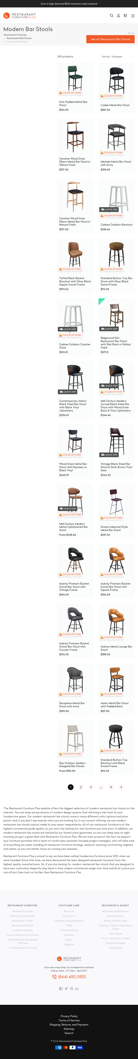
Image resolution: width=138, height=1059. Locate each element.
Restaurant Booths (22, 925)
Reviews (69, 934)
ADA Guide (115, 933)
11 (111, 787)
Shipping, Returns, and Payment (69, 1024)
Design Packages (115, 943)
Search (69, 1033)
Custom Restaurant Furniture (22, 934)
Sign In (69, 939)
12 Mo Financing (69, 930)
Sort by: (106, 56)
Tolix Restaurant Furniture (22, 947)
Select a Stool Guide (115, 920)
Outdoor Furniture (22, 930)
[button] (133, 15)
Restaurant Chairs (22, 911)
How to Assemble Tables (115, 938)
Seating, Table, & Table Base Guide (115, 927)
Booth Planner (115, 916)
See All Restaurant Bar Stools (110, 39)
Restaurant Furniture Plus (73, 1041)
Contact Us (69, 916)
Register (69, 944)
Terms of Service (69, 1020)
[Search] (111, 15)
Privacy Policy (69, 1016)
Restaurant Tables (22, 920)
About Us (69, 911)
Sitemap (69, 1028)
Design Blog (115, 947)
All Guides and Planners (115, 911)
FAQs (69, 925)
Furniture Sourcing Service (69, 920)
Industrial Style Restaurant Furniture (22, 941)
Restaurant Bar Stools (22, 916)
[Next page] (121, 787)
